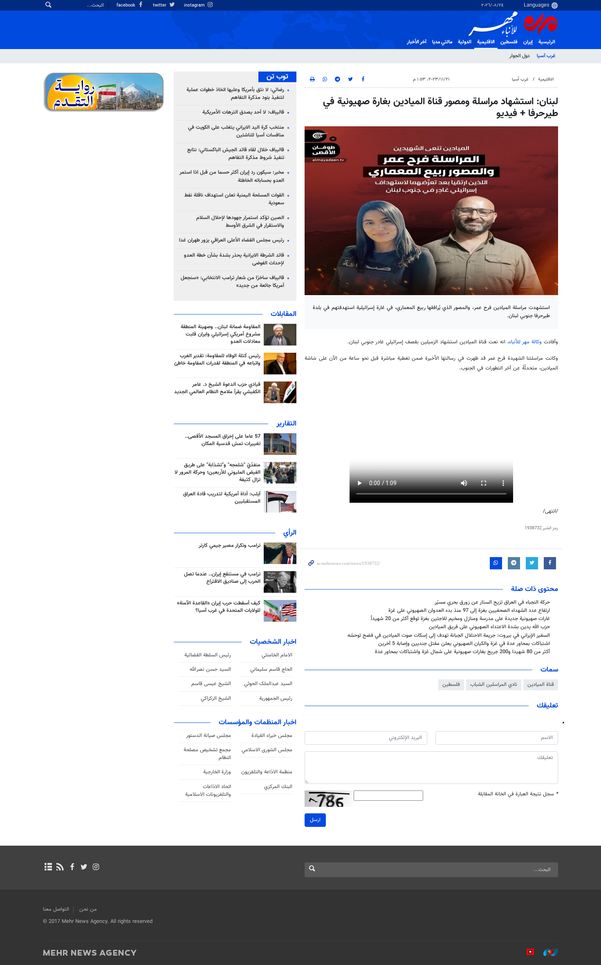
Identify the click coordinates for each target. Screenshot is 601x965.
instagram (195, 5)
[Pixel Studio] (526, 952)
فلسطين (451, 685)
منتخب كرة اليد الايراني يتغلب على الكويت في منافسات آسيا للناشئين (236, 131)
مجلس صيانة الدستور (208, 736)
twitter (160, 5)
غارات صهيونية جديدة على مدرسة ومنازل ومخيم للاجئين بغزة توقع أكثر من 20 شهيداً (460, 619)
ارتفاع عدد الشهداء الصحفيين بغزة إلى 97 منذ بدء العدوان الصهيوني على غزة (469, 611)
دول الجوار (519, 56)
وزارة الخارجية (217, 772)
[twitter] (84, 867)
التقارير (286, 424)
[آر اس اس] (60, 867)
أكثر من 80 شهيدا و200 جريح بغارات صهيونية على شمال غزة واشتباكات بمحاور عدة (462, 652)
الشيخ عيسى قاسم (211, 684)
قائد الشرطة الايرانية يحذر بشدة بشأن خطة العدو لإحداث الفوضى (234, 259)
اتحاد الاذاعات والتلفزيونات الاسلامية (208, 791)
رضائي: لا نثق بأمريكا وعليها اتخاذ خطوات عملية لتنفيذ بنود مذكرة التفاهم (235, 94)
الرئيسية (546, 42)
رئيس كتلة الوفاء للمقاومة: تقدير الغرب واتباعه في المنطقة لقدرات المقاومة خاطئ (217, 359)
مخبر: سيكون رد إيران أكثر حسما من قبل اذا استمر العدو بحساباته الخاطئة (231, 176)
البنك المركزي (278, 787)
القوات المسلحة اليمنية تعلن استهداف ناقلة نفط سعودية (234, 199)
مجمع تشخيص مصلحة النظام (207, 754)
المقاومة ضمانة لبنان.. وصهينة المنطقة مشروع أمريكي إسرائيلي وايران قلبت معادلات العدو (220, 334)
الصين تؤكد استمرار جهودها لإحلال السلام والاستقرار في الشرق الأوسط (240, 222)
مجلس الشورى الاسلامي (267, 750)
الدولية (464, 42)
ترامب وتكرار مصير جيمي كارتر (229, 546)
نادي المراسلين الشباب (493, 685)
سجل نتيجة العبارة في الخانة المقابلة (518, 794)
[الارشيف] (48, 867)
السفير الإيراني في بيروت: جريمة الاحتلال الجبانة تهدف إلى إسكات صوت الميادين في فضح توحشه (449, 635)
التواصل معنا (56, 909)
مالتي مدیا (442, 42)
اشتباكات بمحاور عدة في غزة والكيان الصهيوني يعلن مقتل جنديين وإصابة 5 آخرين (464, 644)
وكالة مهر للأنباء (525, 342)
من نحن (88, 909)
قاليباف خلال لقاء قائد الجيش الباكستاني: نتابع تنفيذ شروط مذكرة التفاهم (235, 154)
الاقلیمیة (486, 42)
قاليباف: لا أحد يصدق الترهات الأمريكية (243, 112)
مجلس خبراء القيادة (271, 736)
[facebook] (72, 867)
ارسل (315, 820)
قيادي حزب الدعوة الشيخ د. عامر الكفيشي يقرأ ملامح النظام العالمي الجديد (217, 388)
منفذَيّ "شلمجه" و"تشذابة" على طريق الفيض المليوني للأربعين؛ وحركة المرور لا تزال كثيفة (217, 472)
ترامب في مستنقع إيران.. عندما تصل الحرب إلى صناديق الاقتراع (222, 578)
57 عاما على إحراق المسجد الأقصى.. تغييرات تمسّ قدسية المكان (222, 440)
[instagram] (96, 867)
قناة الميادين (540, 685)
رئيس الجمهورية (275, 698)
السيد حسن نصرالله (210, 669)
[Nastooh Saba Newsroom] (546, 952)
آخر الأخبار (416, 42)
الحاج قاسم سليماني (271, 669)
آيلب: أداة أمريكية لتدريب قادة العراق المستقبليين (221, 498)
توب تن (277, 77)
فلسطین (509, 42)
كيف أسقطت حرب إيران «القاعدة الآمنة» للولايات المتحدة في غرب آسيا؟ (218, 607)
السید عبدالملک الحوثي (268, 684)
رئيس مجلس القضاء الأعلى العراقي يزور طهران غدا (231, 240)
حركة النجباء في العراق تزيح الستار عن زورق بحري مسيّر (492, 602)
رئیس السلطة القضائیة (207, 655)
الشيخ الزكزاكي (216, 698)
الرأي (289, 533)
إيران (528, 42)
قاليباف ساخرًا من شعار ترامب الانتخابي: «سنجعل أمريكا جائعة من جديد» (232, 282)
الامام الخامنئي (277, 655)
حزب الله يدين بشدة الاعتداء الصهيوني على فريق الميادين (489, 627)
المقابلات (283, 314)
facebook (127, 5)
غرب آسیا (546, 56)
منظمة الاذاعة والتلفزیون (266, 772)
